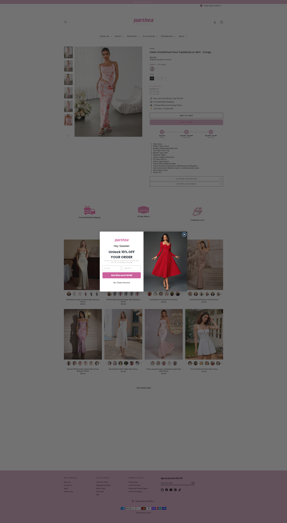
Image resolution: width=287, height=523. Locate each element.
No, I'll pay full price (121, 282)
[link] (121, 240)
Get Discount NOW (121, 275)
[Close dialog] (184, 234)
